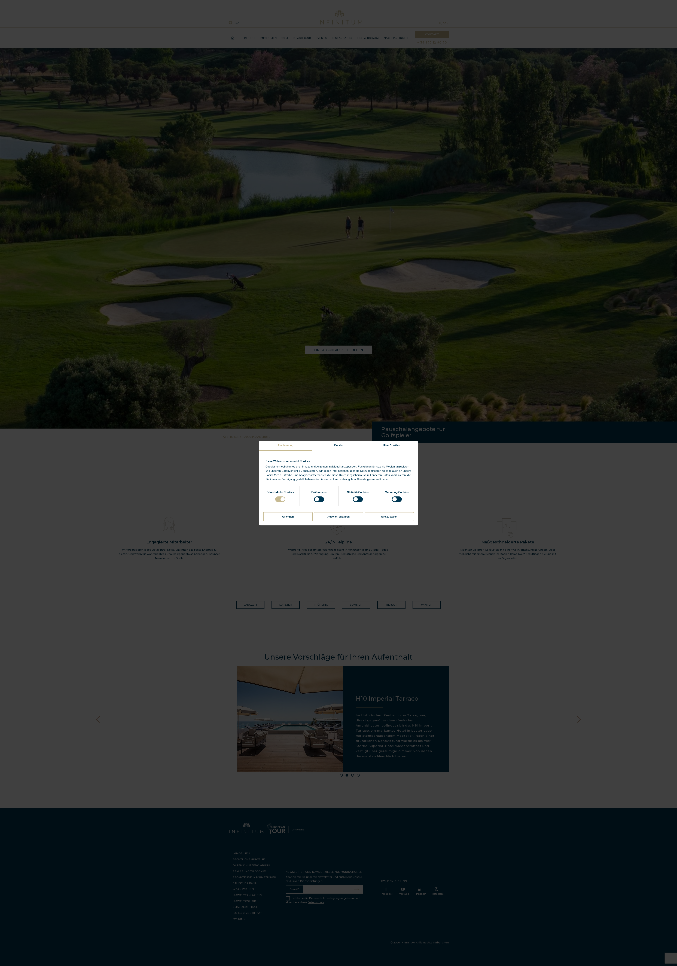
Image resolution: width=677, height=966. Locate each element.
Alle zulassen (389, 516)
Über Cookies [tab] (391, 445)
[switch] (319, 499)
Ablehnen (288, 516)
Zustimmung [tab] (286, 445)
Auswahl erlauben (338, 516)
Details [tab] (338, 445)
